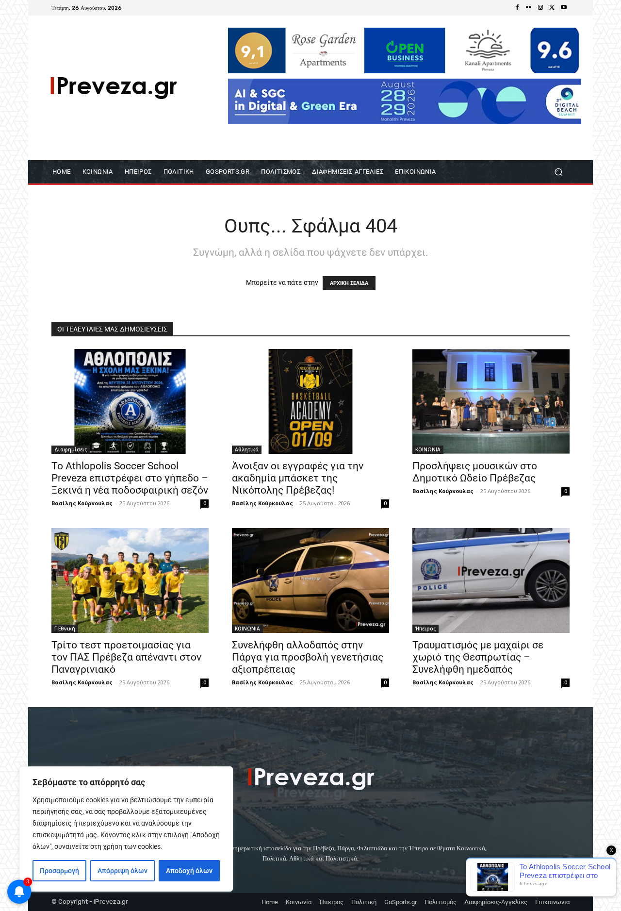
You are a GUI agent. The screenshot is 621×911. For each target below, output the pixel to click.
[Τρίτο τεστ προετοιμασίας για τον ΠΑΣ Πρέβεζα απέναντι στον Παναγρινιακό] (130, 580)
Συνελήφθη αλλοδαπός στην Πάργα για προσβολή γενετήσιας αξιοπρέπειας (307, 657)
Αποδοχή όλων (189, 871)
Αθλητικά (247, 449)
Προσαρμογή (59, 871)
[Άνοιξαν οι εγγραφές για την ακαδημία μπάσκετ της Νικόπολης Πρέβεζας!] (310, 401)
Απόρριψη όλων (122, 871)
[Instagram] (540, 8)
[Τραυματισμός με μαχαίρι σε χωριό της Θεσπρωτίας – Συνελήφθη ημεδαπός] (491, 580)
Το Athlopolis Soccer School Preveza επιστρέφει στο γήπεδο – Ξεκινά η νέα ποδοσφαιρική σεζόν (129, 478)
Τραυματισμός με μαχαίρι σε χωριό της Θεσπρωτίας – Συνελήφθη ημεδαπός (477, 657)
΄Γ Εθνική (64, 628)
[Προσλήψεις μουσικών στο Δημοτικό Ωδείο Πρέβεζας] (491, 401)
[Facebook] (517, 8)
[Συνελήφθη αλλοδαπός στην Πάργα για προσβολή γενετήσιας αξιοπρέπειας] (310, 580)
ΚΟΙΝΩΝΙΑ (428, 449)
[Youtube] (564, 8)
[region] (126, 829)
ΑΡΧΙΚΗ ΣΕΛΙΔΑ (349, 283)
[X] (552, 8)
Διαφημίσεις (70, 449)
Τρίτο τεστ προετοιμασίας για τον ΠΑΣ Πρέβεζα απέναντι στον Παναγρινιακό (126, 657)
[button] (558, 172)
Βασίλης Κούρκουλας (82, 503)
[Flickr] (529, 8)
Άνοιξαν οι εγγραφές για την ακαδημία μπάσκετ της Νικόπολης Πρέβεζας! (297, 478)
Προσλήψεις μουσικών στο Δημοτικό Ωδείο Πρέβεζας (474, 472)
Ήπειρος (425, 628)
